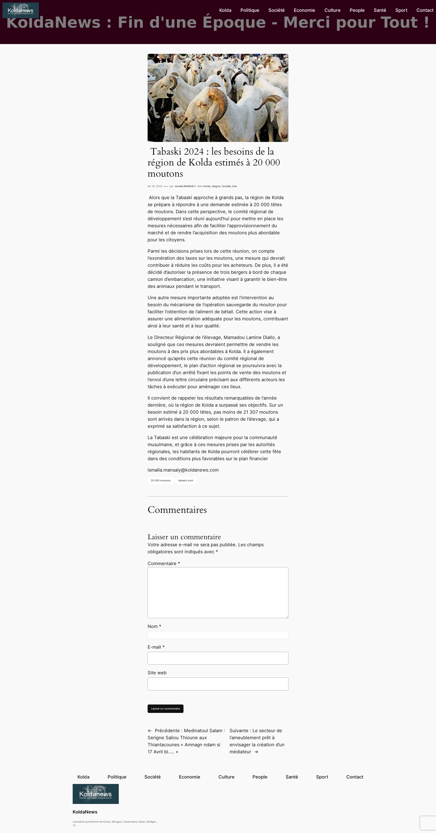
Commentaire (164, 563)
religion (216, 186)
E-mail (156, 647)
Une (234, 186)
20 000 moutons (161, 480)
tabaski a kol (185, 480)
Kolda (206, 186)
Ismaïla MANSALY (185, 186)
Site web (157, 672)
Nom (154, 626)
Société (226, 186)
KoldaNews (85, 812)
